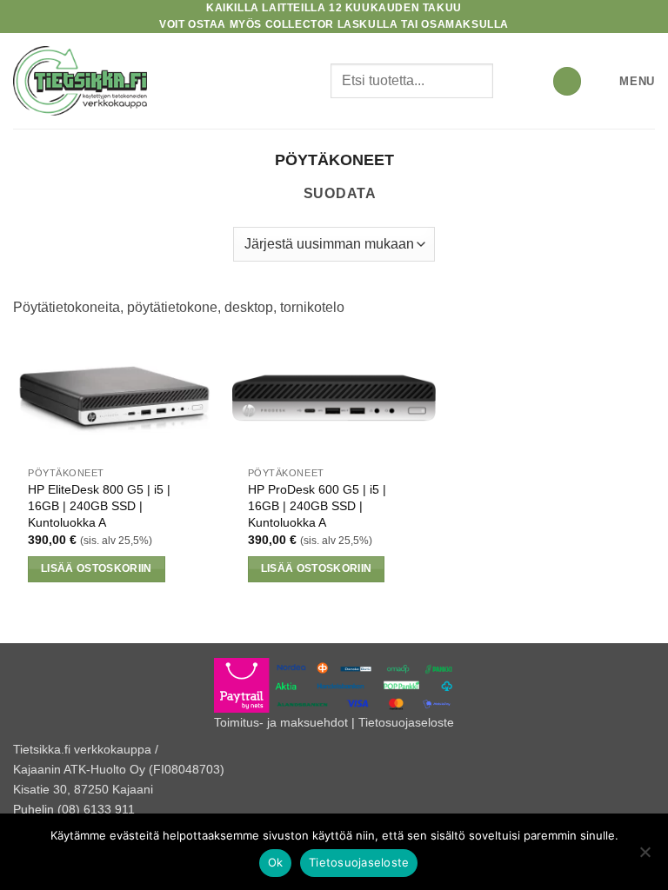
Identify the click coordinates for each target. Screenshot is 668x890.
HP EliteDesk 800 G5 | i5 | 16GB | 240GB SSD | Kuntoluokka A (99, 505)
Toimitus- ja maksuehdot (281, 722)
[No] (644, 857)
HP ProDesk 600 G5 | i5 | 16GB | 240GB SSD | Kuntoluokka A (317, 505)
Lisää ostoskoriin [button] (96, 568)
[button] (567, 81)
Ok (276, 862)
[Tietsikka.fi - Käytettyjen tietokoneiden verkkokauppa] (165, 81)
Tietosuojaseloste (406, 722)
